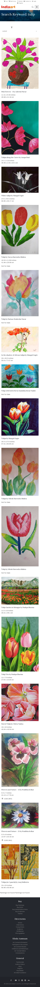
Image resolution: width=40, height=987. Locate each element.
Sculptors (20, 929)
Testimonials (20, 962)
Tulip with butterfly (8, 391)
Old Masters (20, 931)
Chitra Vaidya (18, 724)
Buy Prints (20, 907)
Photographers (20, 933)
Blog (20, 966)
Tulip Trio (5, 674)
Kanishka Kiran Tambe (27, 391)
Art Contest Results (20, 946)
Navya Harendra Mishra (17, 257)
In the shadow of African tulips (13, 355)
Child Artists (20, 925)
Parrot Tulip (6, 724)
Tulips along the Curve (10, 157)
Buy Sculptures (20, 911)
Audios (17, 964)
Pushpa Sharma (28, 607)
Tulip (3, 257)
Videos (22, 964)
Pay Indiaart (20, 970)
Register (20, 3)
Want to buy (13, 1)
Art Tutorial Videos (20, 951)
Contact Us (28, 1)
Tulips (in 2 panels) (8, 882)
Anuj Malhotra (23, 882)
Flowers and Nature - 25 (10, 831)
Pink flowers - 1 (7, 92)
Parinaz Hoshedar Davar (17, 319)
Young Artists (20, 927)
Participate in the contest (20, 944)
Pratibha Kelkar (28, 790)
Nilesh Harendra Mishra (18, 499)
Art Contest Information (20, 942)
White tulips (6, 196)
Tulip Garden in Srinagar (10, 607)
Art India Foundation (20, 972)
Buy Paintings (20, 905)
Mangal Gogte (18, 196)
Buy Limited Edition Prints (20, 909)
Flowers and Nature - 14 (10, 790)
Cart (6, 1)
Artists (20, 922)
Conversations (20, 953)
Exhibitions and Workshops (20, 948)
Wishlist (20, 1)
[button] (33, 7)
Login (34, 1)
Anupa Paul (25, 157)
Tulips (3, 438)
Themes (20, 913)
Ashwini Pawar (21, 92)
